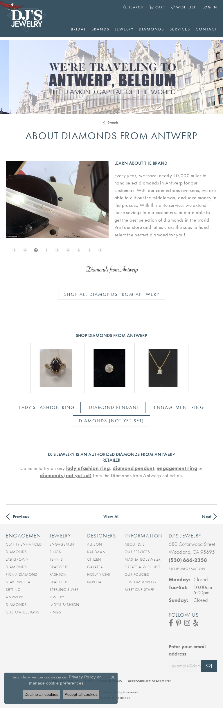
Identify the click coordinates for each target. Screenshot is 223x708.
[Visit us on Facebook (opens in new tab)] (171, 623)
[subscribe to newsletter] (209, 666)
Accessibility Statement (149, 681)
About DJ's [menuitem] (135, 544)
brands (112, 122)
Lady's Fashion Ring (47, 407)
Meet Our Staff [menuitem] (139, 589)
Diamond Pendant (114, 407)
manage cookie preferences (56, 683)
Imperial (95, 582)
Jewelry (124, 29)
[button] (133, 7)
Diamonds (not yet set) (111, 421)
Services (180, 29)
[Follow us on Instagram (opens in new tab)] (187, 623)
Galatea (95, 566)
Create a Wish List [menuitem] (142, 566)
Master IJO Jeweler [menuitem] (143, 559)
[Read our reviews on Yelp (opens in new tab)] (195, 623)
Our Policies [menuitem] (137, 574)
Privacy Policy (82, 677)
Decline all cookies (41, 694)
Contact (206, 29)
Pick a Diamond (21, 574)
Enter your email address (187, 650)
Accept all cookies (81, 694)
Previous (21, 516)
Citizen (94, 559)
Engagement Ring (179, 407)
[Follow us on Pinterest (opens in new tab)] (178, 623)
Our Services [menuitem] (137, 551)
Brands (100, 29)
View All (111, 516)
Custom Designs (22, 612)
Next (206, 516)
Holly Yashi (98, 574)
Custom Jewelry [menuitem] (141, 582)
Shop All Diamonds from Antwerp (111, 294)
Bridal (78, 29)
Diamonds (151, 29)
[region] (57, 199)
